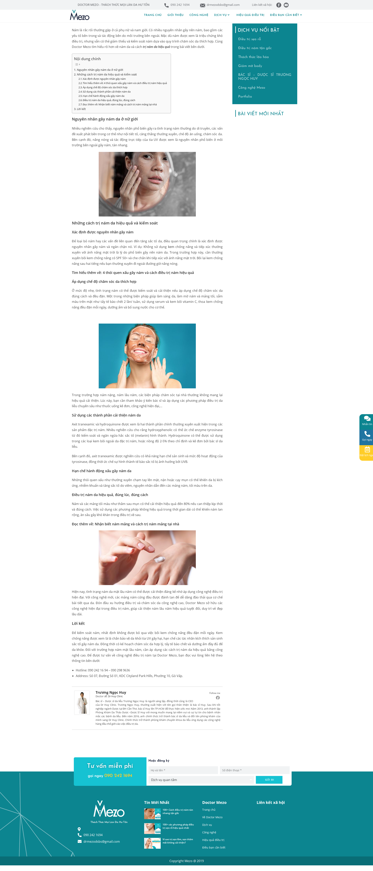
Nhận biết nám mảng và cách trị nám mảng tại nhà (137, 524)
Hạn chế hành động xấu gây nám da (103, 96)
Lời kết (81, 109)
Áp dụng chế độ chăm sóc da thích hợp (105, 87)
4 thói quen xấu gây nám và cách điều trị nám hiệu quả (148, 272)
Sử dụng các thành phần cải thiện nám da (107, 91)
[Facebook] (217, 697)
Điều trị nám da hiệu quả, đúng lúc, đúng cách (109, 100)
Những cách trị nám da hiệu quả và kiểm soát (107, 74)
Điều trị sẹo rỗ (249, 39)
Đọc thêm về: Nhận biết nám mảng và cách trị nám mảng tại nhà (120, 104)
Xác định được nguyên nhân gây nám (104, 79)
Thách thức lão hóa (253, 57)
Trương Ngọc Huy (111, 692)
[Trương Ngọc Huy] (82, 702)
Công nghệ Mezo (251, 88)
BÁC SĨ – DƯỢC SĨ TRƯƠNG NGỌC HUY (264, 77)
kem (171, 247)
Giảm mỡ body (250, 66)
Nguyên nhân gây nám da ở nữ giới (100, 70)
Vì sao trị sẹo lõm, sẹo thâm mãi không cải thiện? (178, 841)
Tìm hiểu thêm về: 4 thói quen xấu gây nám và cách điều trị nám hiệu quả (125, 83)
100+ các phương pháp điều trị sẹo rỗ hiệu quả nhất (178, 826)
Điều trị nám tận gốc (255, 48)
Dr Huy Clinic (115, 696)
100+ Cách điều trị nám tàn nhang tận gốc (178, 811)
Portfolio (245, 97)
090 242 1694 (118, 775)
